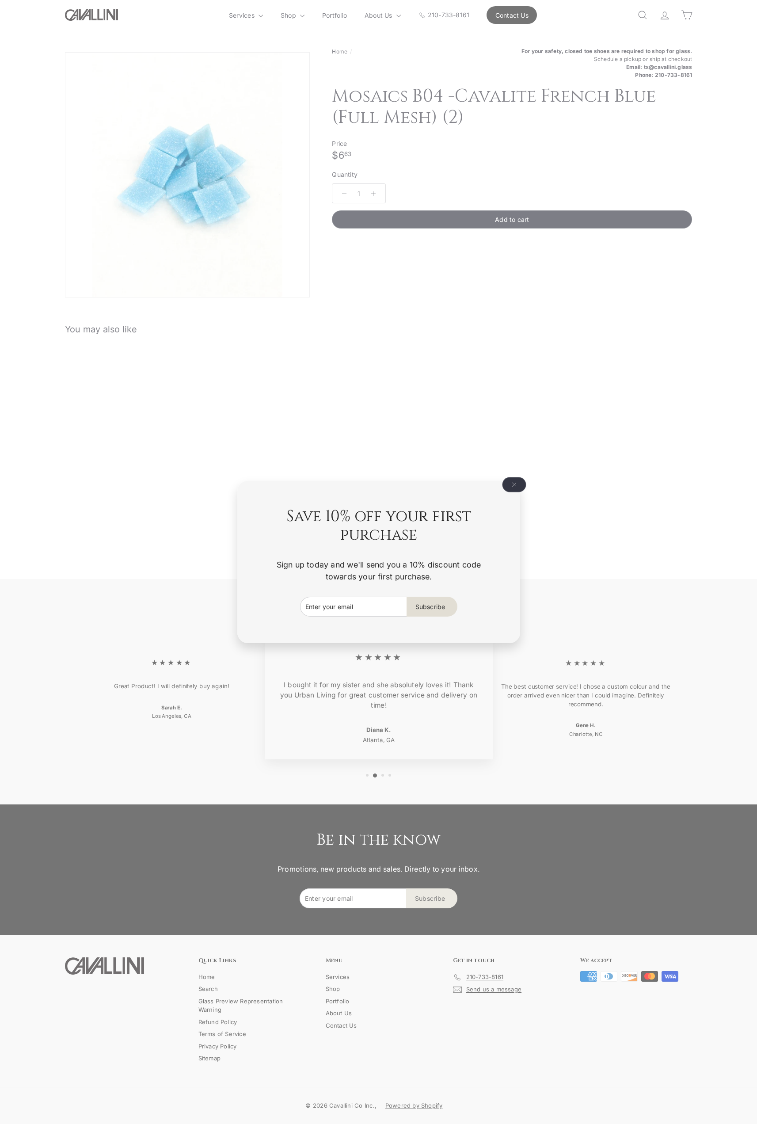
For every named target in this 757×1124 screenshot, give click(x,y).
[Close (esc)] (514, 484)
